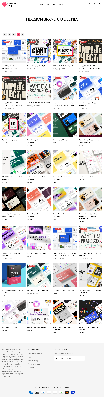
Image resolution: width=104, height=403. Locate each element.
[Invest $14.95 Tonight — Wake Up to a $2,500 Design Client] (65, 88)
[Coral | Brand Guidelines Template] (39, 199)
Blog (47, 4)
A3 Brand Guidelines (86, 177)
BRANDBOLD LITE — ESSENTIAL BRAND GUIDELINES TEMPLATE (64, 254)
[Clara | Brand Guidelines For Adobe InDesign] (91, 125)
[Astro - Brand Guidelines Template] (39, 162)
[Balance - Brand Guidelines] (39, 275)
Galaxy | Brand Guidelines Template (88, 328)
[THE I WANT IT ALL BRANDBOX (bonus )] (91, 238)
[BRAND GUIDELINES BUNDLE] (65, 51)
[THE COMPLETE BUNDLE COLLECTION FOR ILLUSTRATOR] (91, 51)
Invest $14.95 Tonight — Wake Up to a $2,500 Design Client (64, 104)
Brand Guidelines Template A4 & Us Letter (90, 291)
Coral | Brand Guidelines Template (36, 215)
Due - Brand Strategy (61, 140)
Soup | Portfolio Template (36, 253)
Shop (41, 4)
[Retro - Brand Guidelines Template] (65, 312)
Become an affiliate (35, 354)
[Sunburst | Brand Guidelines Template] (65, 162)
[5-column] (22, 34)
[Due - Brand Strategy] (65, 125)
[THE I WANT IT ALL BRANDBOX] (39, 88)
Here (8, 376)
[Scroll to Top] (100, 392)
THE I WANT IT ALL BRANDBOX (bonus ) (90, 254)
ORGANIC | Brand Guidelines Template (12, 178)
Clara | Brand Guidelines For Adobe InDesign (89, 141)
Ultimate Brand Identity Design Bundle (13, 291)
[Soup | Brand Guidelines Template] (65, 199)
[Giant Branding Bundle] (14, 125)
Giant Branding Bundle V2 (36, 66)
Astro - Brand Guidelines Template (36, 178)
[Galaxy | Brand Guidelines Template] (91, 312)
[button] (99, 4)
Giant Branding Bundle (10, 140)
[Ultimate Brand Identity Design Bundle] (14, 275)
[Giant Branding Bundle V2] (39, 51)
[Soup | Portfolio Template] (39, 238)
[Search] (90, 4)
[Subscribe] (83, 358)
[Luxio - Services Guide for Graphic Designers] (14, 199)
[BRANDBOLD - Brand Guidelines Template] (14, 51)
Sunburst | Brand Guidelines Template (63, 178)
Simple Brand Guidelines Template (11, 254)
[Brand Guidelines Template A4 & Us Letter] (91, 275)
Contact (61, 4)
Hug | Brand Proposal (9, 327)
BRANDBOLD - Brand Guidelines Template (9, 67)
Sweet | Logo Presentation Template (36, 141)
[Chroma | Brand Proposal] (39, 312)
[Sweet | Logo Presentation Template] (39, 125)
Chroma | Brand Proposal (36, 327)
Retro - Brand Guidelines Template (62, 328)
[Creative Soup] (9, 4)
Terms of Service (34, 364)
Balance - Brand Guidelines (37, 290)
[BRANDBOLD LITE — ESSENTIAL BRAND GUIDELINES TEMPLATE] (65, 238)
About (53, 4)
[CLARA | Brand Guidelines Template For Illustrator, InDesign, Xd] (91, 199)
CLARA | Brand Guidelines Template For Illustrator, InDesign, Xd (88, 216)
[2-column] (9, 34)
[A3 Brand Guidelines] (91, 162)
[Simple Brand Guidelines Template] (14, 238)
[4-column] (18, 34)
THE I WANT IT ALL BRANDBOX (38, 103)
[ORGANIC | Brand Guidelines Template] (14, 162)
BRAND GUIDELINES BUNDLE (63, 66)
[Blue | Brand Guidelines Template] (91, 88)
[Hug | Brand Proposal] (14, 312)
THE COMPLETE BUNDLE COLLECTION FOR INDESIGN (12, 104)
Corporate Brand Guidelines (63, 290)
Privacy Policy (33, 361)
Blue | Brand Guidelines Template (87, 104)
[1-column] (5, 34)
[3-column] (14, 34)
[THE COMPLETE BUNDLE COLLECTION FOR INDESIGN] (14, 88)
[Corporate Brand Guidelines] (65, 275)
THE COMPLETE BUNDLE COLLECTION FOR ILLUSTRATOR (90, 67)
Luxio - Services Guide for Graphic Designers (11, 215)
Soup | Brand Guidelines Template (62, 215)
